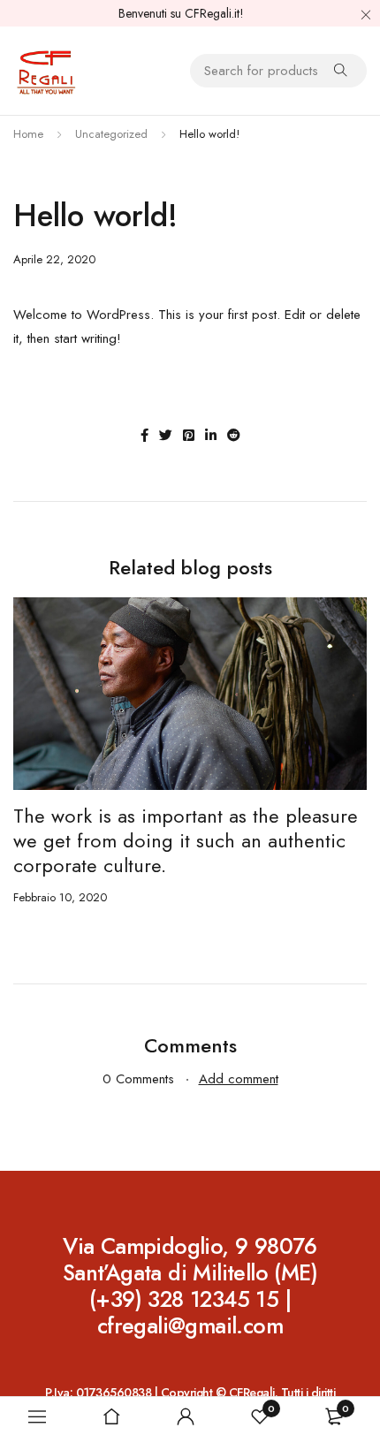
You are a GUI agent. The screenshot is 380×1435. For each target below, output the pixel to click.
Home (28, 133)
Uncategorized (111, 133)
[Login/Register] (185, 1416)
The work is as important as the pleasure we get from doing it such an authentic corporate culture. (185, 840)
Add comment (238, 1079)
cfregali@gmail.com (190, 1325)
